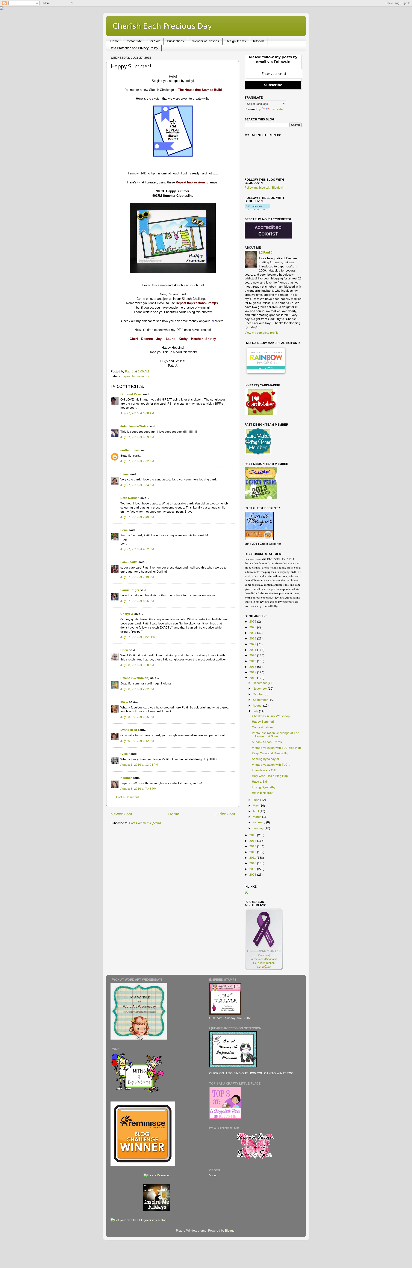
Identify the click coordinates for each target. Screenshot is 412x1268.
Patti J (268, 252)
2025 (253, 627)
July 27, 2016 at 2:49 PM (137, 517)
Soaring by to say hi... (266, 759)
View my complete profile (262, 332)
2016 (253, 678)
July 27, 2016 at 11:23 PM (138, 637)
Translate (276, 109)
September (261, 699)
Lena (124, 530)
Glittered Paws (131, 394)
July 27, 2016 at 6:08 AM (137, 413)
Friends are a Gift (264, 770)
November (260, 688)
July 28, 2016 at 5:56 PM (137, 717)
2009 (253, 869)
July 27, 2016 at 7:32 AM (137, 461)
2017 (253, 672)
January (259, 828)
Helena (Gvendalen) (134, 678)
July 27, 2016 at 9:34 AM (137, 485)
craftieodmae (129, 450)
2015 (253, 835)
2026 (253, 621)
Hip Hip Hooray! (262, 792)
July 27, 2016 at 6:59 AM (137, 437)
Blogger (230, 1230)
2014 (253, 840)
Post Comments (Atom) (145, 823)
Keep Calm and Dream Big (270, 753)
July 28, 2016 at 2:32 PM (137, 689)
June (256, 799)
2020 (253, 655)
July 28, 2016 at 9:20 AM (137, 665)
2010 (253, 863)
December (260, 682)
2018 (253, 666)
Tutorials (258, 41)
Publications (175, 41)
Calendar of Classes (205, 41)
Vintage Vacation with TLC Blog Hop (276, 747)
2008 (253, 874)
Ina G (124, 702)
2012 (253, 852)
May (256, 805)
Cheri (124, 650)
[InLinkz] (246, 891)
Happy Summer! (263, 721)
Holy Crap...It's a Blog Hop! (270, 775)
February (259, 822)
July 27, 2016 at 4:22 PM (137, 549)
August (258, 705)
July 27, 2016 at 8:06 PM (137, 601)
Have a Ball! (260, 781)
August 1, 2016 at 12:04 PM (139, 764)
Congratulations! (263, 727)
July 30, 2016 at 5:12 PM (137, 741)
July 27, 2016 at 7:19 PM (137, 577)
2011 (253, 857)
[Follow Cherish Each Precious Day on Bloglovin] (257, 209)
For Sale (154, 41)
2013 (253, 846)
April (256, 811)
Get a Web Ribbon (264, 963)
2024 (253, 633)
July (256, 711)
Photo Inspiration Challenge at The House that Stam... (275, 734)
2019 (253, 661)
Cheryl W (126, 613)
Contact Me (134, 41)
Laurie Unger (129, 590)
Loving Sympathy (263, 787)
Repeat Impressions (135, 376)
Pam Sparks (129, 562)
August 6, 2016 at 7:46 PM (138, 788)
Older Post (225, 814)
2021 (253, 649)
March (257, 816)
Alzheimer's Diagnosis (264, 959)
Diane (124, 474)
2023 (253, 638)
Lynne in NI (128, 729)
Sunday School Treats (267, 742)
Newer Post (121, 814)
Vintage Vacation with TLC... (271, 764)
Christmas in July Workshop (271, 716)
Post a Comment (127, 797)
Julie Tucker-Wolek (134, 426)
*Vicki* (125, 753)
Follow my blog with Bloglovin (264, 187)
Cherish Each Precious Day (162, 26)
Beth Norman (129, 498)
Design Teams (236, 41)
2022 (253, 644)
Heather (126, 777)
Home (114, 41)
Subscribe (273, 85)
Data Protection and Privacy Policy (133, 48)
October (259, 694)
